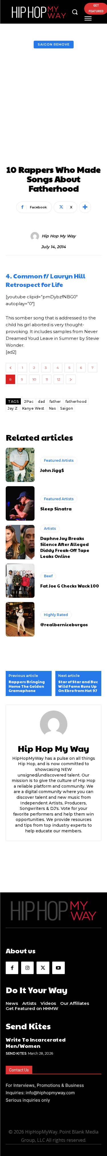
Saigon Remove (54, 44)
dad (41, 401)
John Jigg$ (52, 470)
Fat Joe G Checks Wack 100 (69, 586)
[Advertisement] (53, 108)
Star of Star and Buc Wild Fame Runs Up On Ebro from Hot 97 (78, 686)
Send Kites (16, 1053)
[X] (43, 968)
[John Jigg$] (20, 465)
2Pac (28, 401)
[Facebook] (12, 968)
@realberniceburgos (64, 624)
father (55, 401)
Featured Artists (59, 460)
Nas (52, 408)
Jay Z (13, 408)
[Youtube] (58, 968)
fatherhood (76, 401)
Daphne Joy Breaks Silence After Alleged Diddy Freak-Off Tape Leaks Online (64, 547)
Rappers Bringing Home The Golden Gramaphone (27, 686)
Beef (48, 576)
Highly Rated (56, 615)
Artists (50, 528)
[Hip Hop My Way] (36, 236)
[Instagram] (27, 968)
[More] (85, 207)
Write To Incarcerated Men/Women (36, 1042)
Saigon (66, 408)
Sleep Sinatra (56, 509)
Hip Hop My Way (59, 236)
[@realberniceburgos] (20, 619)
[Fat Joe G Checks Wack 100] (20, 581)
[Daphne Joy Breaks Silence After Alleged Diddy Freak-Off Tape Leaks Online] (20, 542)
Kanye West (33, 408)
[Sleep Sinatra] (20, 503)
